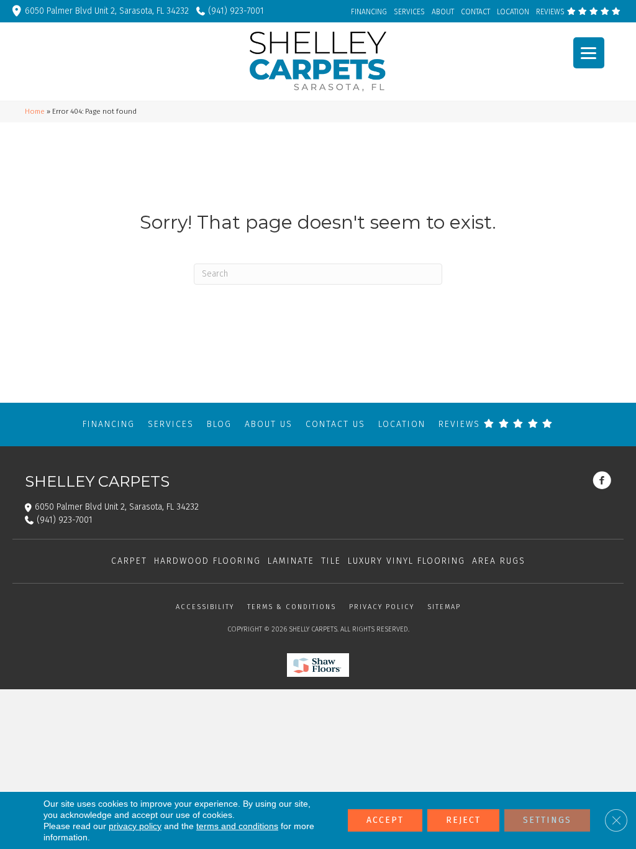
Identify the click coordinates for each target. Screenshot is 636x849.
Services (171, 424)
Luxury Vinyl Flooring (406, 561)
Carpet (129, 561)
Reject (463, 820)
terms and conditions (237, 826)
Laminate (291, 561)
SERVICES (409, 11)
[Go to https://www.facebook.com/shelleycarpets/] (602, 481)
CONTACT (475, 11)
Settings (547, 820)
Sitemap (444, 607)
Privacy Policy (381, 607)
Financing (109, 424)
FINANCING (369, 11)
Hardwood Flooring (207, 561)
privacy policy (135, 826)
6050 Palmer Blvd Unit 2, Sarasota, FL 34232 (107, 11)
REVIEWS (551, 11)
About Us (269, 424)
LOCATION (513, 11)
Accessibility (205, 607)
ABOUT (443, 11)
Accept (385, 820)
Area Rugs (498, 561)
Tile (331, 561)
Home (35, 111)
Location (401, 424)
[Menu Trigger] (588, 52)
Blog (219, 424)
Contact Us (335, 424)
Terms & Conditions (291, 607)
